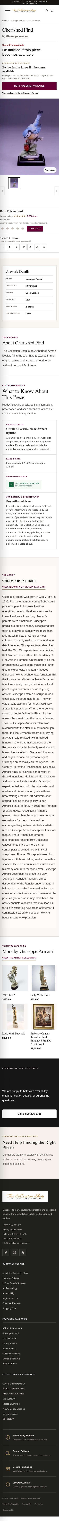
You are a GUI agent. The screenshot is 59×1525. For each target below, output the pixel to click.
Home (4, 21)
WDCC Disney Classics (13, 1409)
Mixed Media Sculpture (13, 1393)
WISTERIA (8, 995)
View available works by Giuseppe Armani (20, 93)
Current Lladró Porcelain (13, 1384)
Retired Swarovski (11, 1404)
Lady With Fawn (40, 995)
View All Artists (9, 1363)
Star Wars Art (8, 1399)
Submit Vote (35, 229)
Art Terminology (9, 1288)
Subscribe (39, 1504)
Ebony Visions (9, 1348)
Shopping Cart (9, 1308)
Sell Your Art (8, 1419)
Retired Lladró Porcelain (13, 1388)
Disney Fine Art (9, 1343)
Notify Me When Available (29, 86)
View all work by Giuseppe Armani (23, 587)
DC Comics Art (9, 1338)
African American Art (12, 1328)
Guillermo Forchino (11, 1353)
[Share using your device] (37, 247)
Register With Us (10, 1298)
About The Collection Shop (15, 1273)
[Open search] (46, 10)
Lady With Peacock (13, 1033)
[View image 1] (14, 183)
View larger (50, 170)
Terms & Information (10, 1504)
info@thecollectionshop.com (15, 1243)
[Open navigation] (7, 10)
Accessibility (8, 1293)
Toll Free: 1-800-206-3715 (14, 1234)
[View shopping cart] (52, 10)
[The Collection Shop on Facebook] (5, 1252)
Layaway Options (10, 1278)
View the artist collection (19, 958)
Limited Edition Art (11, 1359)
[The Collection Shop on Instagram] (14, 1252)
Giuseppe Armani (17, 21)
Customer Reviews (11, 1303)
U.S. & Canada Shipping (13, 1283)
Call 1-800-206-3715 (29, 1113)
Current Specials (10, 1414)
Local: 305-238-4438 (12, 1238)
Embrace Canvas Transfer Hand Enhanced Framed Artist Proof (41, 1039)
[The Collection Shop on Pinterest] (22, 1252)
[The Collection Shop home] (27, 10)
